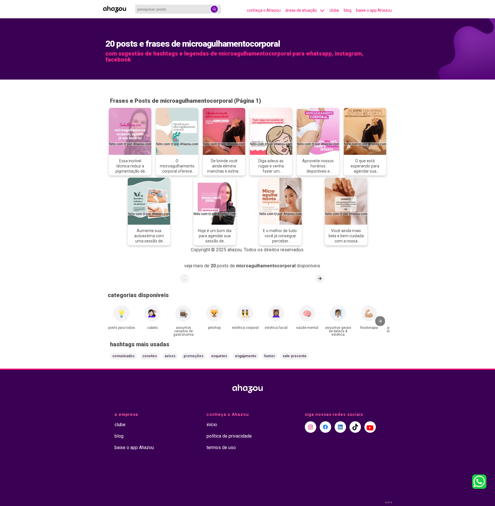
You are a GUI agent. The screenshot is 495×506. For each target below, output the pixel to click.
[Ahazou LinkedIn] (340, 427)
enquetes (219, 356)
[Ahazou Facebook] (325, 427)
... (184, 278)
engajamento (245, 356)
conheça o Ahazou (264, 10)
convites (149, 356)
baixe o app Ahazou (374, 10)
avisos (170, 356)
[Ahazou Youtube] (370, 427)
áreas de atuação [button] (301, 10)
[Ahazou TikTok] (355, 427)
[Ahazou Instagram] (310, 427)
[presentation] (380, 321)
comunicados (123, 356)
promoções (193, 356)
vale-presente (295, 356)
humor (269, 356)
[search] (214, 9)
